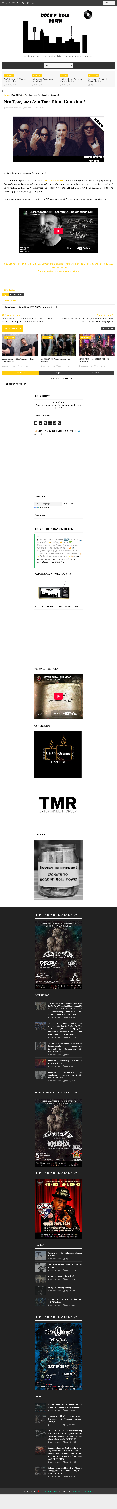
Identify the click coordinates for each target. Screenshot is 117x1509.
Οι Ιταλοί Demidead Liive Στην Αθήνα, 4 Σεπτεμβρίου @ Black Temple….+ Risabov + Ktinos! (65, 1471)
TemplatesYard (50, 1491)
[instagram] (23, 3)
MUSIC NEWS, (39, 108)
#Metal (72, 559)
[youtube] (33, 3)
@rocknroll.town (44, 539)
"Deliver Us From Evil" (53, 180)
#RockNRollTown (44, 559)
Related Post (13, 328)
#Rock (66, 559)
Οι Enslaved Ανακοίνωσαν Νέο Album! (43, 80)
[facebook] (18, 3)
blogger (21, 373)
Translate (44, 507)
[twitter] (28, 3)
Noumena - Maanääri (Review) (61, 1276)
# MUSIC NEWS (16, 295)
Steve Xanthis (9, 290)
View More (109, 328)
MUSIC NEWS (9, 75)
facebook (95, 373)
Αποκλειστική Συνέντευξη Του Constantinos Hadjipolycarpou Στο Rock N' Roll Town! (65, 1075)
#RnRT (76, 556)
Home (6, 95)
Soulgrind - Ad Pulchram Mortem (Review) (71, 80)
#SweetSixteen (57, 559)
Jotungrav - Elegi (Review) (59, 1287)
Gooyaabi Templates (83, 1491)
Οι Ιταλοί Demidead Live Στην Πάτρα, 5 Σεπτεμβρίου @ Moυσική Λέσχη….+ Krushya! (65, 1419)
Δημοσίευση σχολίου (16, 384)
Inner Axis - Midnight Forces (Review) (97, 80)
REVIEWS (64, 75)
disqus (58, 373)
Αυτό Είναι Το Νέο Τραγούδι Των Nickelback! (15, 80)
